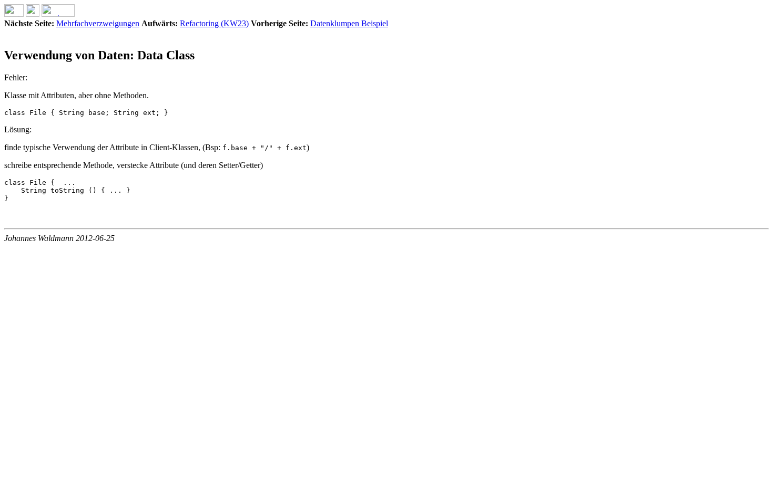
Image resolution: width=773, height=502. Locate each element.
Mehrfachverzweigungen (97, 23)
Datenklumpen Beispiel (349, 23)
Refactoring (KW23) (214, 23)
